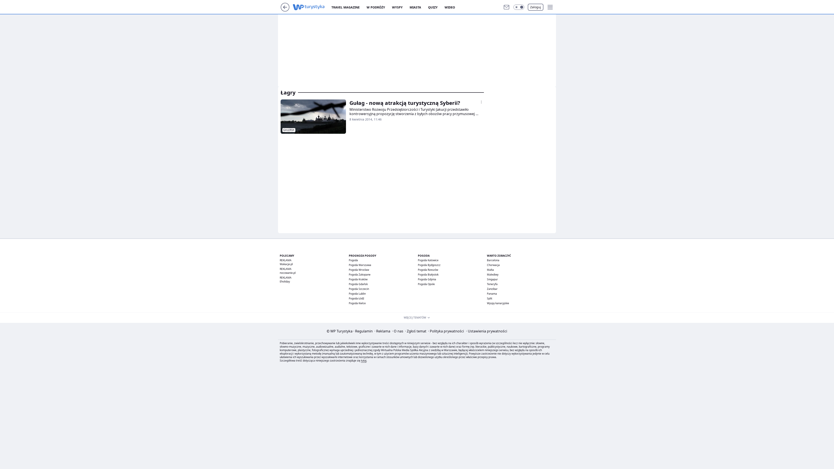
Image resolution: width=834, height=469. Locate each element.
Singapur (492, 279)
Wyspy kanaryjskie (498, 303)
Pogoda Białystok (428, 274)
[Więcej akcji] (481, 102)
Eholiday (285, 281)
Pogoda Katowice (428, 260)
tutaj (363, 360)
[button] (518, 7)
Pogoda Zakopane (360, 274)
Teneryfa (492, 284)
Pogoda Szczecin (359, 289)
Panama (492, 294)
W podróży (376, 7)
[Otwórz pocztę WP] (506, 7)
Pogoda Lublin (357, 294)
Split (489, 298)
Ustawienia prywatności (486, 331)
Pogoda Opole (426, 284)
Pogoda (353, 260)
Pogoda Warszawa (360, 265)
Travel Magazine (345, 7)
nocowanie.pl (288, 273)
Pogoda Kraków (358, 279)
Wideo (450, 7)
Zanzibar (492, 289)
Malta (490, 270)
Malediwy (492, 274)
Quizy (433, 7)
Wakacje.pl (286, 264)
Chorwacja (493, 265)
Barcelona (493, 260)
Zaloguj (535, 7)
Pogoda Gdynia (427, 279)
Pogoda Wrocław (359, 270)
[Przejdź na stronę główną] (285, 10)
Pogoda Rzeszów (428, 270)
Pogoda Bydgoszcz (429, 265)
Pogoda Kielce (357, 303)
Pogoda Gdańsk (358, 284)
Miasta (415, 7)
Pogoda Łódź (356, 298)
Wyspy (397, 7)
